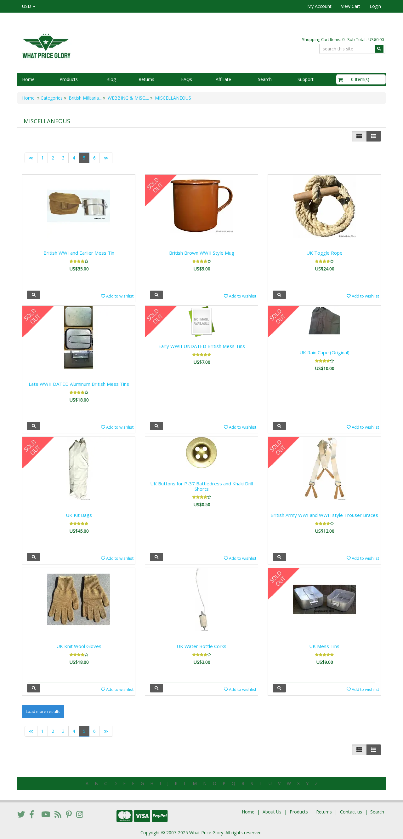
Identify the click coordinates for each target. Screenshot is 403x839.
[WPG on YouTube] (45, 814)
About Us (272, 812)
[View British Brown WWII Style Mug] (156, 295)
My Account (319, 6)
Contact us (351, 812)
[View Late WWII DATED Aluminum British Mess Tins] (33, 426)
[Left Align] (359, 136)
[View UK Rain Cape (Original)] (279, 426)
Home (28, 79)
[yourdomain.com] (106, 45)
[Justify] (373, 136)
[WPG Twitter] (21, 814)
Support (306, 79)
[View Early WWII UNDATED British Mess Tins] (156, 426)
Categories (52, 98)
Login (375, 6)
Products (69, 79)
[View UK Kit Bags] (33, 557)
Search (265, 79)
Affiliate (223, 79)
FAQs (186, 79)
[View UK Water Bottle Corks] (156, 688)
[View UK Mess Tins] (279, 688)
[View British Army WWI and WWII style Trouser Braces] (279, 557)
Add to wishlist (119, 296)
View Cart (350, 6)
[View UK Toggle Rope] (279, 295)
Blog (111, 79)
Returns (146, 79)
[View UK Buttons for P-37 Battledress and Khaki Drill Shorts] (156, 557)
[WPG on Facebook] (32, 814)
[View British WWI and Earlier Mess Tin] (33, 295)
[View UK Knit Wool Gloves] (33, 688)
